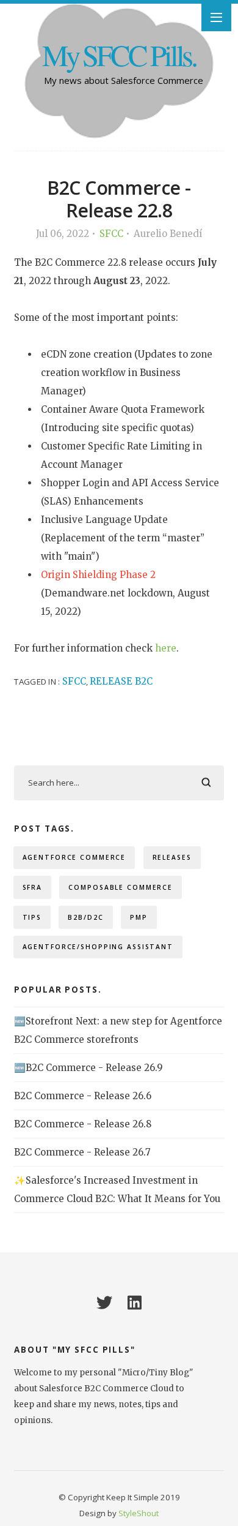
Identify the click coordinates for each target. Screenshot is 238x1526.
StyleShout (138, 1513)
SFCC (111, 233)
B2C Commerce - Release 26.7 (82, 1152)
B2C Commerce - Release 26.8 (82, 1124)
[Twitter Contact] (104, 1303)
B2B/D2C (85, 917)
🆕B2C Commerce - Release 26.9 (88, 1067)
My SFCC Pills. (119, 55)
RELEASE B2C (121, 681)
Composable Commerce (120, 887)
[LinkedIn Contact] (135, 1303)
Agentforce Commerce (74, 857)
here (165, 648)
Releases (172, 857)
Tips (32, 917)
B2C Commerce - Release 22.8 (118, 199)
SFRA (33, 887)
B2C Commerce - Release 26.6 (82, 1096)
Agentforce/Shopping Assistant (98, 946)
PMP (139, 917)
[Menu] (216, 17)
